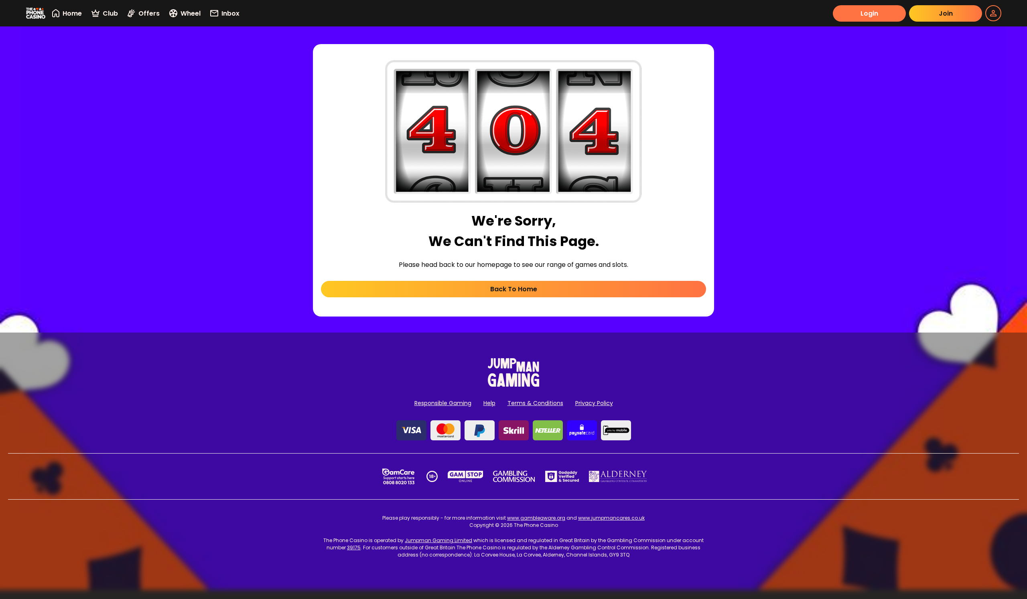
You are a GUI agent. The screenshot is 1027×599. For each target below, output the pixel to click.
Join (946, 13)
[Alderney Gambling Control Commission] (618, 476)
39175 (354, 547)
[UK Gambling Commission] (514, 476)
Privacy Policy (594, 403)
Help (489, 403)
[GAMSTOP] (465, 476)
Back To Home (513, 289)
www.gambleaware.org (536, 517)
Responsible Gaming (442, 403)
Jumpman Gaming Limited (438, 540)
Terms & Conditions (535, 403)
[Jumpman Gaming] (513, 384)
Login (869, 13)
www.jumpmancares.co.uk (611, 517)
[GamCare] (398, 476)
